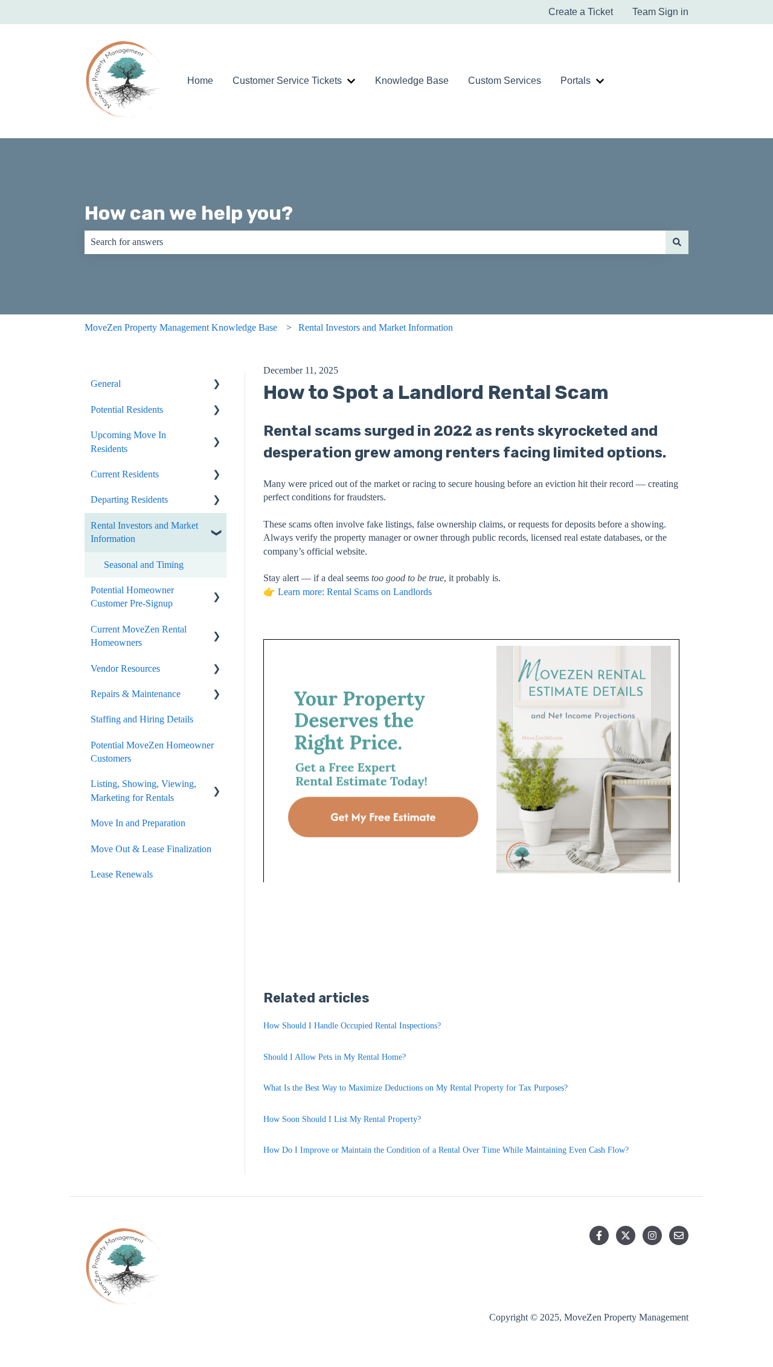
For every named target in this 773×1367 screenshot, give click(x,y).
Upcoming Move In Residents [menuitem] (128, 441)
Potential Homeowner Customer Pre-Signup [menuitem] (132, 596)
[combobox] (375, 242)
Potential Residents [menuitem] (127, 409)
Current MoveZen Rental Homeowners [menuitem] (139, 636)
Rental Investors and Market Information (375, 327)
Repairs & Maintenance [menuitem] (136, 694)
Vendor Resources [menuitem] (125, 668)
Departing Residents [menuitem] (129, 499)
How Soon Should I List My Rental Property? (342, 1119)
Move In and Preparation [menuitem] (138, 823)
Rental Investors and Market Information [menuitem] (144, 532)
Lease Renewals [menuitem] (122, 874)
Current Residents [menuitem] (125, 474)
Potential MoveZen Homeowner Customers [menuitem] (152, 751)
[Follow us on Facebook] (599, 1235)
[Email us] (678, 1235)
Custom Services (504, 80)
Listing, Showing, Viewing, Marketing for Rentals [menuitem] (143, 790)
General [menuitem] (106, 383)
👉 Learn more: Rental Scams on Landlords (347, 592)
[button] (216, 384)
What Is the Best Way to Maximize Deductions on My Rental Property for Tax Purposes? (415, 1087)
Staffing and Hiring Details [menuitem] (142, 719)
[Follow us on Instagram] (652, 1235)
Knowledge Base (412, 80)
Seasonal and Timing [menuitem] (144, 564)
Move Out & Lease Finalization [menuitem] (151, 849)
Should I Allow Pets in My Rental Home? (334, 1057)
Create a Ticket (580, 12)
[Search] (677, 242)
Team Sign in (660, 12)
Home (200, 80)
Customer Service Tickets (287, 80)
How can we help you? (189, 213)
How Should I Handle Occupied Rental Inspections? (352, 1025)
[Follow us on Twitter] (625, 1235)
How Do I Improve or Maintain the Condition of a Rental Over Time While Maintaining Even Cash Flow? (446, 1150)
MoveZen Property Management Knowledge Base (181, 327)
